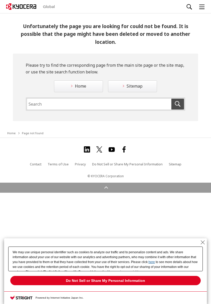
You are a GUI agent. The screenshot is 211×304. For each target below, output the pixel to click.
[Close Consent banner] (203, 242)
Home (80, 86)
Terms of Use (58, 164)
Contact (35, 164)
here (151, 262)
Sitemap (135, 86)
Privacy (80, 164)
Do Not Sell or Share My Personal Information (127, 164)
